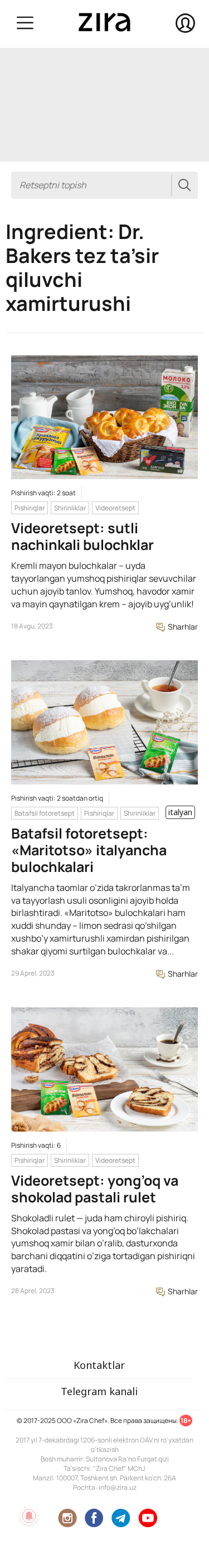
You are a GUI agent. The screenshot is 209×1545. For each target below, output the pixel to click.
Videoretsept (115, 508)
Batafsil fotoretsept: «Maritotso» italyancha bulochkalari (89, 849)
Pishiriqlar (29, 508)
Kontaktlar (99, 1365)
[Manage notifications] (29, 1516)
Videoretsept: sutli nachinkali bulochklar (82, 536)
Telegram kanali (99, 1391)
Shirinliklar (70, 508)
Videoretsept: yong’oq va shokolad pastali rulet (94, 1189)
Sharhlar (182, 626)
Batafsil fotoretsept (44, 813)
